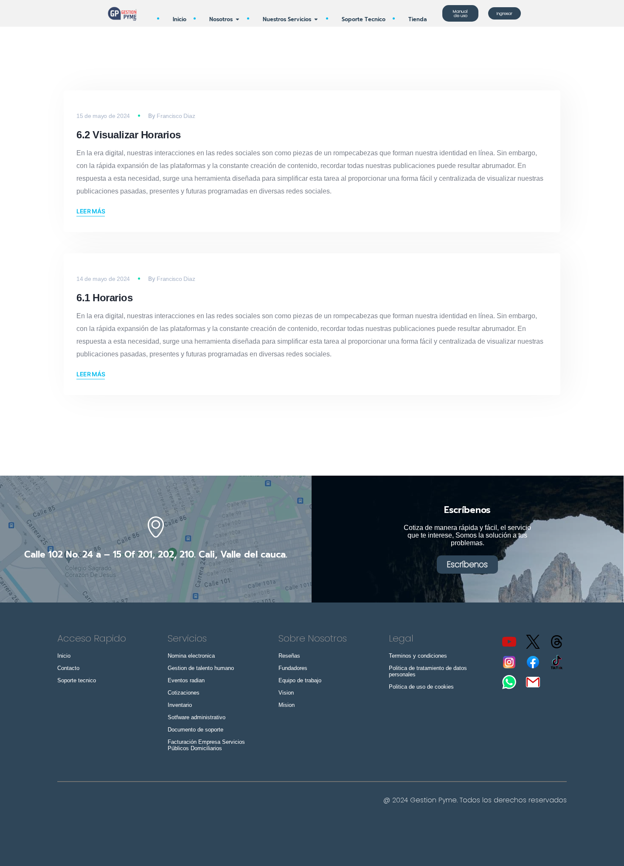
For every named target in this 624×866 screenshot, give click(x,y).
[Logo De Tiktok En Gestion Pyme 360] (557, 662)
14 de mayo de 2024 (103, 278)
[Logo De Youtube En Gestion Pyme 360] (509, 642)
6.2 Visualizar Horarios (128, 134)
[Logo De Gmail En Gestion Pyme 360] (533, 682)
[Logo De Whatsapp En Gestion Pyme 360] (509, 682)
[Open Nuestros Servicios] (316, 19)
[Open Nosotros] (237, 19)
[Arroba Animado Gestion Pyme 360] (557, 642)
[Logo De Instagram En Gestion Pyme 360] (509, 662)
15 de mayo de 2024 (103, 115)
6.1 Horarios (104, 297)
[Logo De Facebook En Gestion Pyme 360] (533, 662)
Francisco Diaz (176, 115)
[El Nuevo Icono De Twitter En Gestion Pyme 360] (533, 642)
